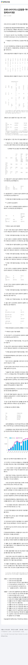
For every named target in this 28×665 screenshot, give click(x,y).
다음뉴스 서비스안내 (5, 629)
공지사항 (21, 629)
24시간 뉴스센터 (14, 629)
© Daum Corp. (4, 636)
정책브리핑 (6, 2)
